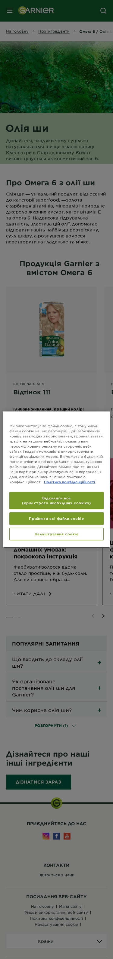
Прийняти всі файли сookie (56, 518)
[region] (56, 479)
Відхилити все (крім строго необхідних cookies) (56, 500)
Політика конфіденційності (69, 482)
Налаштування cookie (57, 534)
